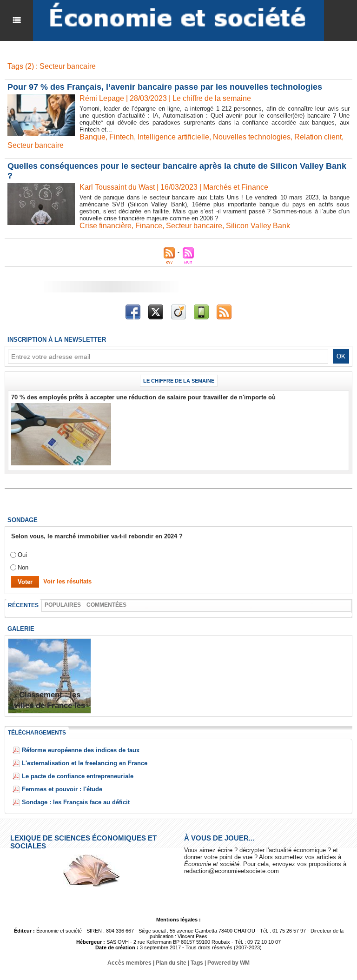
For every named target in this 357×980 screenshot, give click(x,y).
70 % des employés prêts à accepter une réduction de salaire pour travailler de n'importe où (143, 397)
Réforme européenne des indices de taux (80, 750)
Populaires (63, 605)
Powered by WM (228, 963)
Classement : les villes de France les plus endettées (49, 705)
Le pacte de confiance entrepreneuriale (77, 776)
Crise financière (105, 226)
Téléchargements (37, 732)
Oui (22, 554)
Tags (197, 963)
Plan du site (171, 963)
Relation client (318, 137)
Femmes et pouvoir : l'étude (62, 789)
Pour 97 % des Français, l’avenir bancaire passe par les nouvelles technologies (164, 87)
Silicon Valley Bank (258, 226)
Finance (148, 226)
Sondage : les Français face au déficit (76, 802)
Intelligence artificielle (173, 137)
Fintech (121, 137)
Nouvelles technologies (252, 137)
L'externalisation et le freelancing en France (84, 763)
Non (23, 567)
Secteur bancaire (35, 145)
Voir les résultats (67, 581)
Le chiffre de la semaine (178, 381)
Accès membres (129, 963)
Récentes (23, 605)
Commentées (106, 605)
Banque (92, 137)
